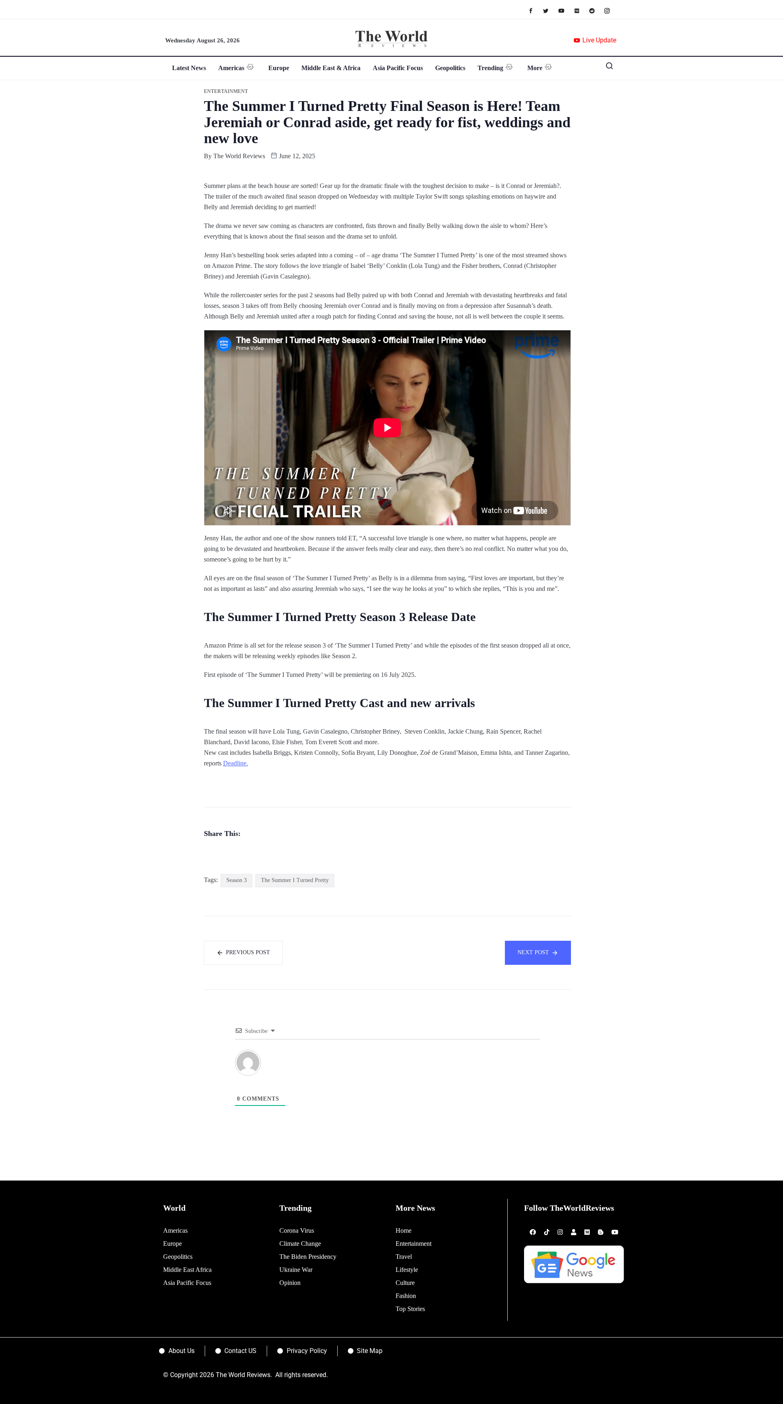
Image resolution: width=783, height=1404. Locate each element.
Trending (490, 67)
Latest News (189, 67)
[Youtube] (565, 10)
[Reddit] (596, 10)
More (534, 67)
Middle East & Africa (331, 67)
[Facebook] (535, 10)
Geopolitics (450, 67)
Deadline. (235, 763)
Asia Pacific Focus (398, 67)
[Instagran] (611, 10)
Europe (278, 67)
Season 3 (236, 880)
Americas (231, 67)
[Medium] (581, 10)
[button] (606, 68)
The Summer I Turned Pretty (295, 880)
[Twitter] (550, 10)
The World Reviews (239, 156)
